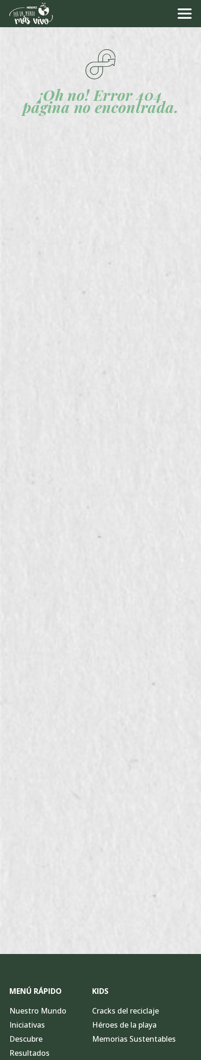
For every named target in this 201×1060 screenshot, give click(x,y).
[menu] (185, 13)
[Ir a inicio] (31, 13)
